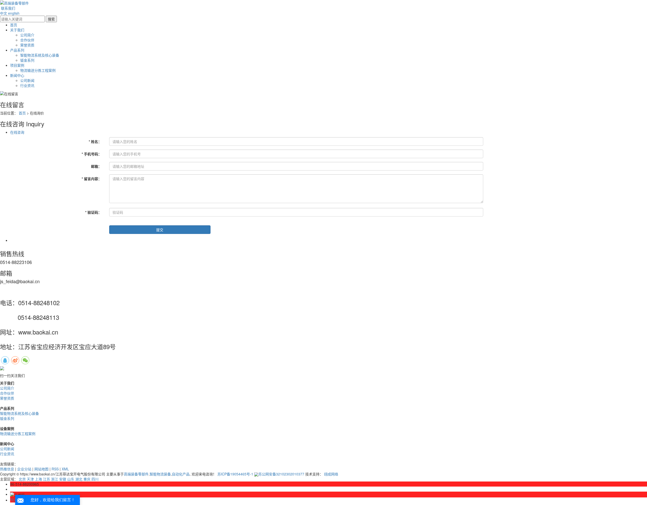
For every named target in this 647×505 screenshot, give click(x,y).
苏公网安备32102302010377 (281, 473)
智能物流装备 (160, 473)
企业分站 (24, 468)
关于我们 (17, 29)
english (13, 13)
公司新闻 (27, 80)
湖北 (78, 479)
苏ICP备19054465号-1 (235, 473)
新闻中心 (17, 75)
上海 (38, 479)
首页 (13, 24)
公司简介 (27, 34)
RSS (55, 468)
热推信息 (7, 468)
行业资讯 (27, 85)
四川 (95, 479)
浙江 (54, 479)
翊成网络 (331, 473)
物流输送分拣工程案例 (38, 70)
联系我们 (8, 8)
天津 (30, 479)
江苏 (46, 479)
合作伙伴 (27, 39)
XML (65, 468)
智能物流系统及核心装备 (39, 55)
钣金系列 (27, 60)
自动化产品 (181, 473)
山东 (70, 479)
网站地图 (41, 468)
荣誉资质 (27, 44)
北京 (22, 479)
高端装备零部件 (136, 473)
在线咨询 (17, 132)
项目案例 (17, 65)
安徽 (62, 479)
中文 (3, 13)
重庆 (86, 479)
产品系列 (17, 50)
